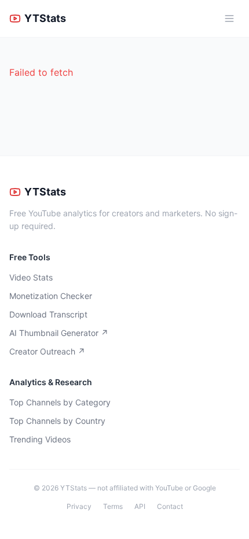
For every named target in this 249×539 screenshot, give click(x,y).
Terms (113, 506)
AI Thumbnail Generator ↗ (58, 333)
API (139, 506)
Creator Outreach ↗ (47, 351)
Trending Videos (40, 439)
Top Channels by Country (57, 421)
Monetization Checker (50, 296)
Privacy (79, 506)
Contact (170, 506)
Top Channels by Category (60, 402)
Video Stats (31, 277)
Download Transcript (48, 314)
